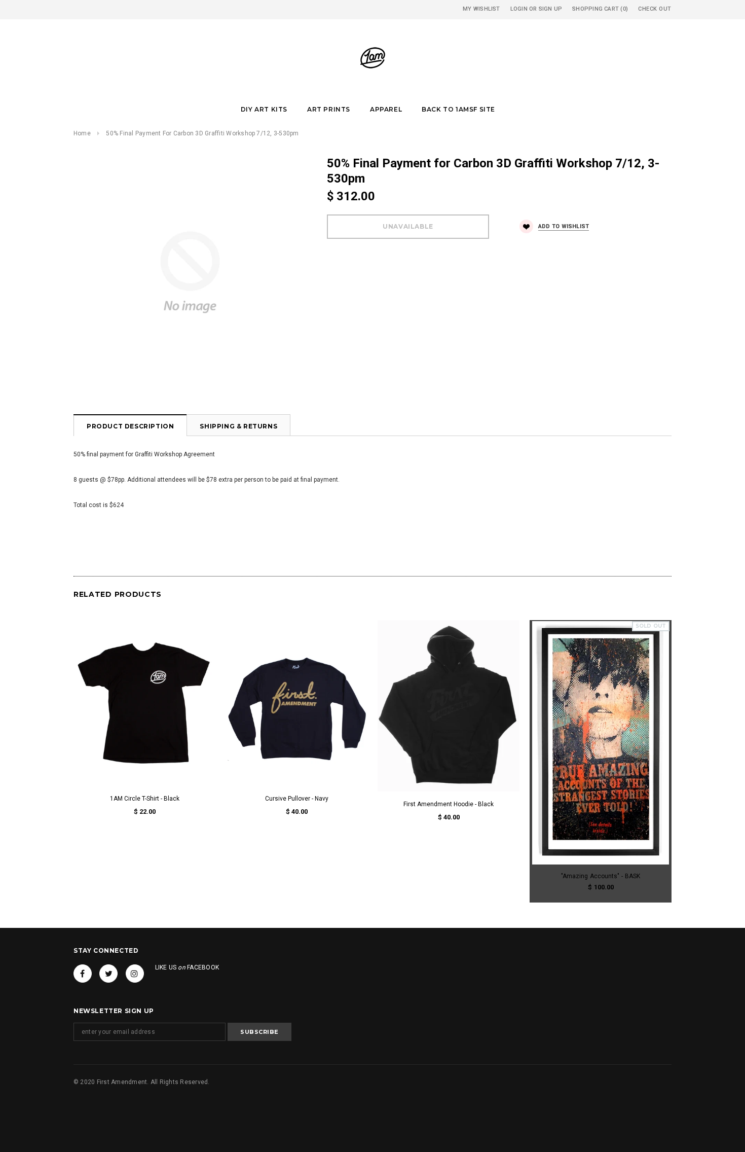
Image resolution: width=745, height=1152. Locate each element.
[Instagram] (135, 973)
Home (82, 133)
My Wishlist (481, 9)
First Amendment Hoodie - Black (448, 804)
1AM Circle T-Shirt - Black (144, 798)
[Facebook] (82, 973)
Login (519, 9)
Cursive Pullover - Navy (296, 798)
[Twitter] (108, 973)
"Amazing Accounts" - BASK (600, 876)
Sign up (551, 9)
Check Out (655, 9)
